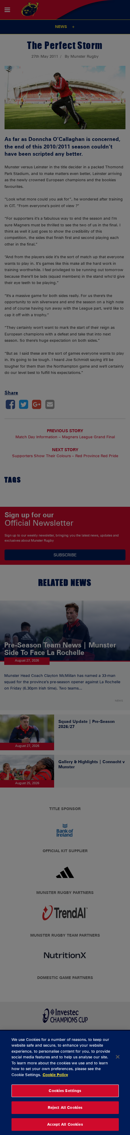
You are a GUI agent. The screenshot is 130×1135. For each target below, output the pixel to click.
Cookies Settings (65, 1090)
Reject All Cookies (65, 1107)
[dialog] (65, 1083)
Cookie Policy (55, 1074)
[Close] (117, 1057)
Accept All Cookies (65, 1124)
